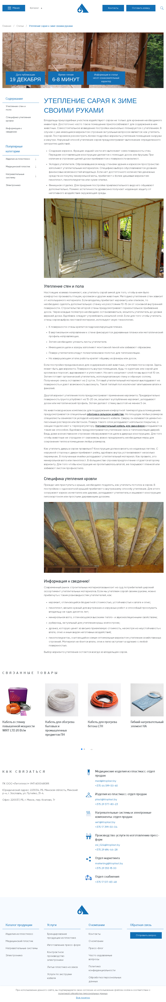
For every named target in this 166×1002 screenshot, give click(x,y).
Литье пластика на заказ (62, 967)
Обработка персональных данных (105, 979)
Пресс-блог (96, 948)
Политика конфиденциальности (102, 968)
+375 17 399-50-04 (106, 827)
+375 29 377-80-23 (106, 804)
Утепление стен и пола (16, 108)
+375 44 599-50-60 (106, 786)
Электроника (13, 185)
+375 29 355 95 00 (105, 868)
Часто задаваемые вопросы (100, 957)
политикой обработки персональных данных (82, 993)
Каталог (34, 8)
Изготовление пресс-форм (63, 945)
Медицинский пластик (18, 166)
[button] (13, 8)
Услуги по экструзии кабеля (59, 976)
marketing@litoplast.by (109, 863)
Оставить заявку (141, 8)
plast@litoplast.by (106, 799)
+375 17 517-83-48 (106, 882)
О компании (96, 941)
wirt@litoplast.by (105, 822)
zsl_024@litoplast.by (107, 845)
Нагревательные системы (15, 176)
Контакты (113, 8)
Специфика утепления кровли (18, 119)
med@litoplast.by (105, 781)
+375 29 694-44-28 (106, 850)
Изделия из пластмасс (18, 159)
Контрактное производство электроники (55, 956)
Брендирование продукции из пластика (61, 936)
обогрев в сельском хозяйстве (105, 414)
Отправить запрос (146, 935)
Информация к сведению (14, 130)
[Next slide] (91, 749)
